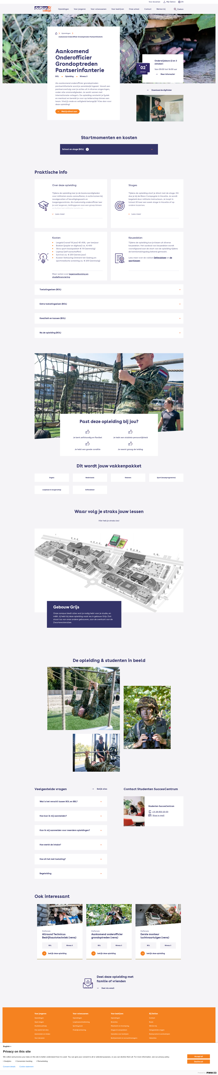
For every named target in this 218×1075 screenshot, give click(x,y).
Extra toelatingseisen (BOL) (53, 304)
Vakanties (152, 1038)
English (6, 1046)
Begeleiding (45, 873)
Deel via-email (108, 988)
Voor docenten (154, 2)
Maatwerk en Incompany (120, 1026)
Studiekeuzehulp (41, 1026)
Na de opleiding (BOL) (50, 332)
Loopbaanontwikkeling (81, 1022)
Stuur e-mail (158, 815)
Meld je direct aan (69, 111)
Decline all (198, 1061)
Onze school (134, 9)
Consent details (9, 1067)
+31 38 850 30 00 (160, 812)
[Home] (43, 9)
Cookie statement (26, 1067)
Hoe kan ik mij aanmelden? (53, 816)
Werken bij (161, 9)
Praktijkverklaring (79, 1030)
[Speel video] (159, 110)
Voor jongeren (80, 9)
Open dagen (39, 1022)
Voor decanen (40, 1038)
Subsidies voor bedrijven (120, 1034)
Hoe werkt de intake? (50, 844)
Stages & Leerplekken (119, 1030)
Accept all (198, 1056)
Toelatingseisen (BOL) (50, 289)
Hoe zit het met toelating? (53, 859)
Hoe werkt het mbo (42, 1030)
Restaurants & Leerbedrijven (159, 1034)
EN (182, 2)
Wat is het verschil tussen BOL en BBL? (59, 801)
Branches (114, 1022)
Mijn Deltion (171, 2)
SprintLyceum (78, 1026)
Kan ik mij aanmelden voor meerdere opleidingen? (65, 830)
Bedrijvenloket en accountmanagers (124, 1038)
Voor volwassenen (98, 9)
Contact (147, 9)
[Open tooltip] (87, 149)
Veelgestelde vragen (156, 1030)
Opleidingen (63, 9)
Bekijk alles (102, 789)
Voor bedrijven (117, 9)
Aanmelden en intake (42, 1034)
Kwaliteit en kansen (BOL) (52, 318)
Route (151, 1022)
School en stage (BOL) (73, 149)
